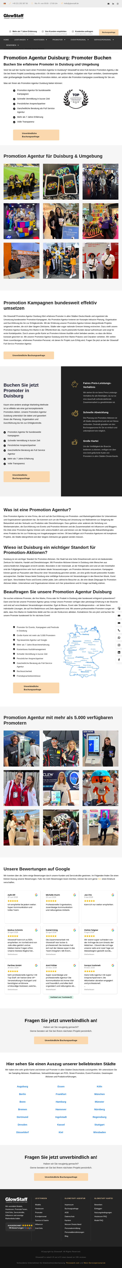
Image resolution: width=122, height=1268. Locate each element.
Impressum (69, 1205)
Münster (99, 1101)
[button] (20, 1226)
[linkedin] (113, 4)
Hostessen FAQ (100, 1216)
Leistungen (19, 40)
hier (99, 879)
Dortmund (22, 1117)
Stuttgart (99, 1124)
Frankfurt (61, 1094)
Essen (61, 1086)
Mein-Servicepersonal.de (94, 1263)
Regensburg (99, 1117)
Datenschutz (70, 1216)
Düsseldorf (22, 1132)
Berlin (22, 1094)
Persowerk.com (72, 1263)
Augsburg (22, 1086)
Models (38, 1205)
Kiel (61, 1132)
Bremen (22, 1109)
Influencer (39, 1224)
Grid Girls (39, 1228)
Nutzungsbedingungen (103, 1212)
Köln (99, 1086)
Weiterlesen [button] (13, 954)
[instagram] (117, 4)
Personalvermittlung (72, 1228)
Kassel (61, 1124)
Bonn (22, 1101)
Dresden (22, 1124)
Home (6, 40)
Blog (66, 1236)
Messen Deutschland (73, 1224)
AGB (67, 1212)
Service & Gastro (42, 1220)
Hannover (61, 1109)
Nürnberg (99, 1109)
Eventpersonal (78, 40)
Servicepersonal (102, 40)
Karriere (68, 1220)
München (99, 1094)
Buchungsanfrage (108, 32)
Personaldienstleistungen (74, 1232)
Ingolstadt (61, 1117)
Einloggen (98, 1209)
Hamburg (61, 1101)
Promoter (58, 40)
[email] (108, 4)
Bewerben (11, 45)
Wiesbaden (99, 1132)
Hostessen (39, 40)
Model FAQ (98, 1220)
